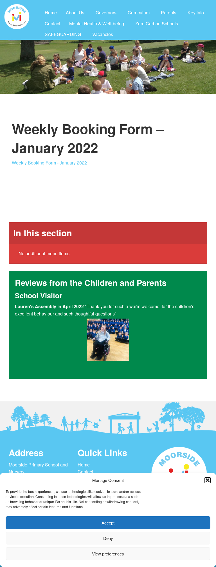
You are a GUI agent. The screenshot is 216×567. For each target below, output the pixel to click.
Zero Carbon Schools (156, 23)
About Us (75, 12)
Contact (52, 23)
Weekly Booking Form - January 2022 (49, 162)
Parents (168, 12)
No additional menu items (44, 253)
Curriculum (139, 12)
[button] (207, 480)
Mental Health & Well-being (96, 23)
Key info (196, 12)
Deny (108, 538)
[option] (119, 332)
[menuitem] (50, 12)
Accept (108, 523)
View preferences (108, 554)
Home (51, 12)
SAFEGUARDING (63, 34)
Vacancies (102, 34)
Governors (106, 12)
